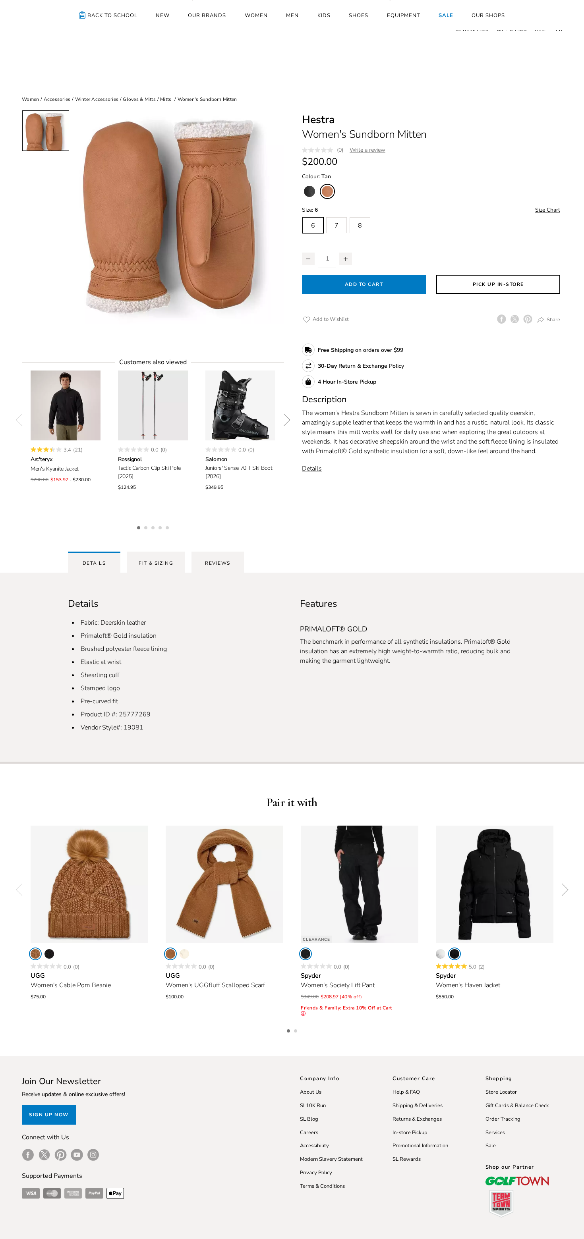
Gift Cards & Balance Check (517, 1105)
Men (292, 15)
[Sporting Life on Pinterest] (60, 1155)
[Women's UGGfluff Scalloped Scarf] (224, 884)
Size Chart (547, 210)
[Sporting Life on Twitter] (44, 1155)
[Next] (284, 419)
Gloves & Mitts (139, 99)
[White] (440, 954)
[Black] (49, 954)
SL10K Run (313, 1105)
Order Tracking (502, 1119)
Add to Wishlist (330, 319)
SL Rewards (407, 1159)
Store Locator (501, 1092)
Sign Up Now (49, 1115)
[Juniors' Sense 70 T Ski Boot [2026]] (240, 405)
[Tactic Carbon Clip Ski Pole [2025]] (153, 405)
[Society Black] (305, 954)
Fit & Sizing (156, 563)
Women (256, 15)
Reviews (217, 563)
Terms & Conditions (322, 1186)
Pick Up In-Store (498, 284)
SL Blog (309, 1119)
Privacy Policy (316, 1172)
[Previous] (21, 419)
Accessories (57, 99)
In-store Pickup (410, 1132)
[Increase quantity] (345, 259)
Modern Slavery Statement (331, 1159)
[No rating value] (319, 150)
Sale (446, 15)
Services (495, 1132)
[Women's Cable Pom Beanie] (89, 884)
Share (552, 319)
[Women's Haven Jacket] (494, 884)
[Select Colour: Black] (309, 191)
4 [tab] (161, 526)
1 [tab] (139, 526)
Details (312, 468)
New (163, 15)
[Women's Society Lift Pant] (359, 884)
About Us (310, 1092)
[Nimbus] (184, 954)
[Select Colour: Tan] (327, 191)
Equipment (403, 15)
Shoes (358, 15)
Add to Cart (364, 284)
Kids (324, 15)
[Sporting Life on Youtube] (77, 1155)
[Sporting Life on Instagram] (93, 1155)
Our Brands (207, 15)
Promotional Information (420, 1145)
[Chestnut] (170, 954)
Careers (309, 1132)
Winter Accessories (97, 99)
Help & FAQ (406, 1092)
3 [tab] (153, 526)
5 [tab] (168, 526)
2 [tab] (146, 526)
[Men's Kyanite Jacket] (66, 405)
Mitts (165, 99)
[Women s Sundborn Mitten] (177, 217)
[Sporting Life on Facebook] (28, 1155)
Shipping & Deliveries (418, 1105)
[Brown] (35, 954)
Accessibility (314, 1145)
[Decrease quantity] (308, 259)
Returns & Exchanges (417, 1119)
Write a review (367, 150)
